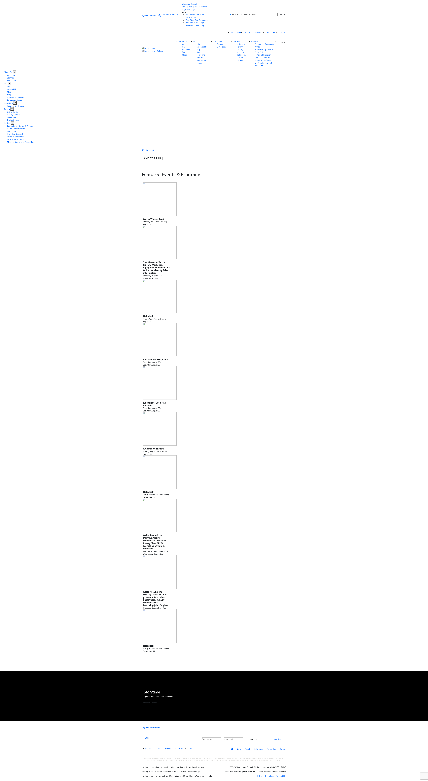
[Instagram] (148, 738)
